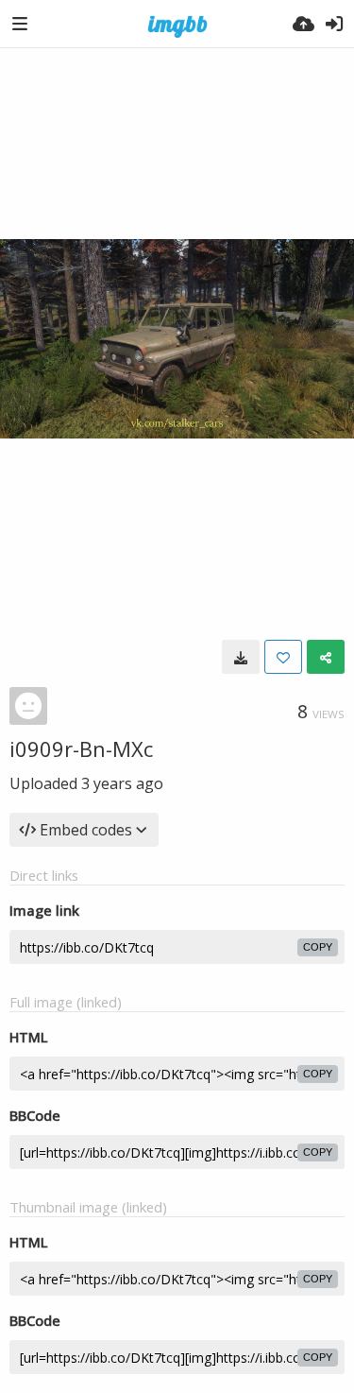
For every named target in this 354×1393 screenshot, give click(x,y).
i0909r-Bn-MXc (81, 748)
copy (317, 947)
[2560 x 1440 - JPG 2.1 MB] (241, 657)
